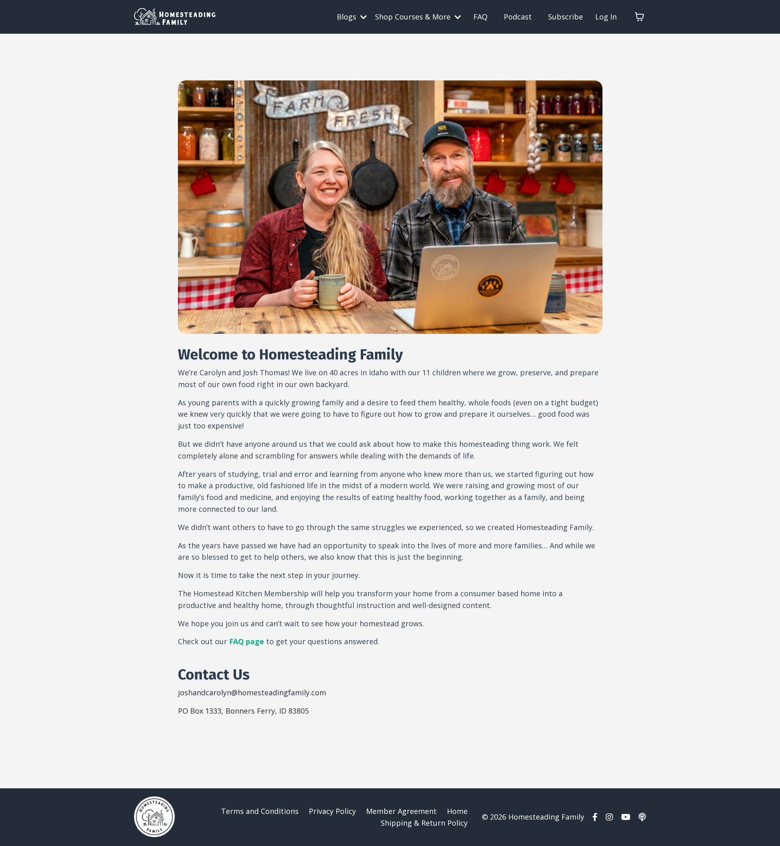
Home (457, 811)
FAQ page (246, 641)
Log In (606, 17)
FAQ (480, 17)
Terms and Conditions (260, 811)
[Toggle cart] (639, 16)
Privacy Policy (332, 811)
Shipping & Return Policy (424, 823)
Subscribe (565, 17)
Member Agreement (401, 811)
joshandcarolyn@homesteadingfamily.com (252, 692)
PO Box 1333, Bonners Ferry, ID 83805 (243, 711)
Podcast (518, 17)
